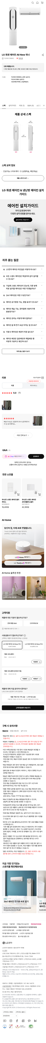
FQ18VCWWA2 (9, 58)
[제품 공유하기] (42, 54)
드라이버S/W (34, 623)
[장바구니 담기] (18, 494)
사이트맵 (5, 924)
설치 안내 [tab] (24, 731)
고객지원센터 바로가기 (23, 708)
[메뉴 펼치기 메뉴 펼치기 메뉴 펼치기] (44, 105)
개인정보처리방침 (36, 924)
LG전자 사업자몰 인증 (26, 933)
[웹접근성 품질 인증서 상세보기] (30, 1026)
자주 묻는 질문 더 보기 (23, 351)
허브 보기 (28, 563)
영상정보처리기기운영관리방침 (28, 927)
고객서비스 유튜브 (8, 1012)
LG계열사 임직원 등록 (22, 930)
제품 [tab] (12, 385)
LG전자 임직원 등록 (8, 930)
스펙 (3, 106)
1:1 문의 (4, 951)
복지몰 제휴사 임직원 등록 (10, 933)
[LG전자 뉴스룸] (23, 1020)
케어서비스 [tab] (33, 385)
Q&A (30, 106)
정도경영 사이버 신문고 (9, 936)
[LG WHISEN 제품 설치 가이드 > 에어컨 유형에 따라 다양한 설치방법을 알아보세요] (23, 223)
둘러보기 (26, 557)
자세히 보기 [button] (25, 635)
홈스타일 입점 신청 (23, 936)
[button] (33, 3)
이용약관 (12, 924)
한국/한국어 (6, 1016)
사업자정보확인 (6, 986)
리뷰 (22, 106)
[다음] (26, 47)
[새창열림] (4, 1020)
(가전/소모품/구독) (30, 953)
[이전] (20, 47)
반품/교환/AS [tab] (14, 731)
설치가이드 (12, 106)
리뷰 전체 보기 (22, 435)
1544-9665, (32, 959)
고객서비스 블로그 (20, 1012)
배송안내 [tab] (5, 731)
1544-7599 (29, 956)
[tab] (12, 645)
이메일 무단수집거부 (23, 924)
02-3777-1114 (19, 948)
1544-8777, (25, 964)
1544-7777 (9, 961)
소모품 (39, 106)
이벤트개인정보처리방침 (9, 927)
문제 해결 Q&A (12, 623)
